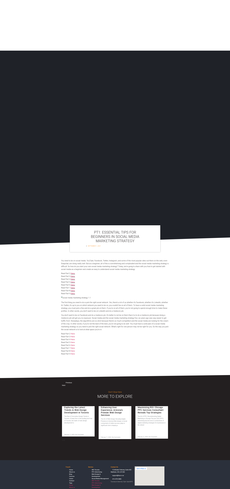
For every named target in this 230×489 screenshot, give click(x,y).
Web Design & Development (96, 475)
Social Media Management (100, 478)
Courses (71, 476)
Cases (71, 478)
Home (71, 470)
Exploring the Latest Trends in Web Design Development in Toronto (76, 410)
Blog (70, 474)
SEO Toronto (96, 470)
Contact (71, 481)
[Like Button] (62, 358)
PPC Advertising (97, 472)
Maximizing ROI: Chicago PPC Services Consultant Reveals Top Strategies (151, 410)
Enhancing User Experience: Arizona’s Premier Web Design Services (112, 411)
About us (72, 472)
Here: (73, 273)
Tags (70, 483)
